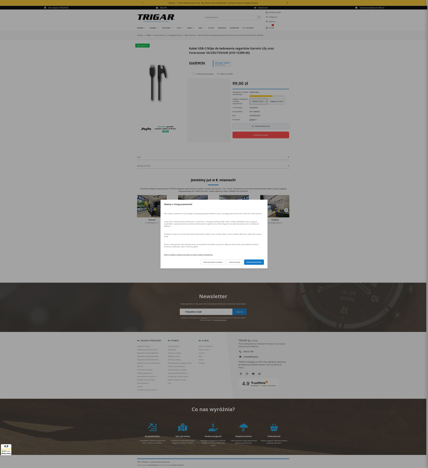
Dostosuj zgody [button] (234, 262)
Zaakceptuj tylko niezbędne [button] (213, 262)
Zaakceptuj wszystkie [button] (254, 262)
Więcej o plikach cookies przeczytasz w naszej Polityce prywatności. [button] (188, 255)
